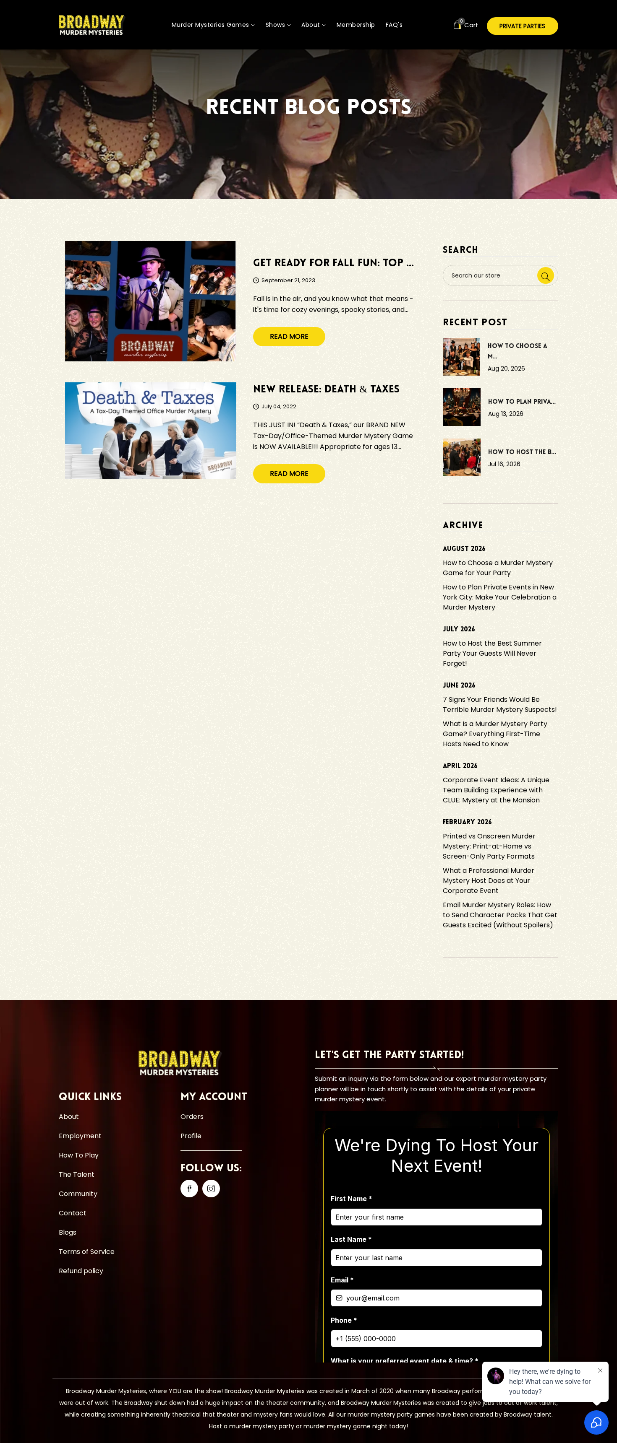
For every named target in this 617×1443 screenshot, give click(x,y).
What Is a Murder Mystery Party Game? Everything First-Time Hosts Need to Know (495, 734)
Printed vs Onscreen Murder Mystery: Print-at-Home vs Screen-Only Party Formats (489, 846)
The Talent (76, 1174)
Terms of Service (87, 1251)
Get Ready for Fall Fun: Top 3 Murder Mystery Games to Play (334, 263)
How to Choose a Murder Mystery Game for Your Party (498, 568)
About (311, 25)
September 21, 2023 (288, 280)
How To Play (79, 1155)
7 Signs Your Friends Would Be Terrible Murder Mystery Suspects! (500, 704)
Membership (356, 25)
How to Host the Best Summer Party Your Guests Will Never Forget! (492, 653)
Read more (289, 336)
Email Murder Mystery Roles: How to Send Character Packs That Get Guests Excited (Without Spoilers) (500, 915)
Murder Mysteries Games (211, 25)
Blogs (67, 1232)
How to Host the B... (522, 452)
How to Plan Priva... (522, 402)
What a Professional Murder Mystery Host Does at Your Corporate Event (488, 880)
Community (78, 1194)
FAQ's (394, 25)
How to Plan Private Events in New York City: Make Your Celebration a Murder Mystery (500, 597)
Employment (80, 1136)
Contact (72, 1213)
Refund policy (81, 1271)
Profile (190, 1136)
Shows (276, 25)
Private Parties (522, 26)
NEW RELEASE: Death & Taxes (326, 389)
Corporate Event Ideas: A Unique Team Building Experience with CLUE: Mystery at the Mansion (496, 790)
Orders (192, 1116)
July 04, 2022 (278, 406)
